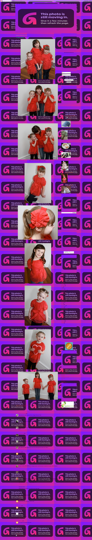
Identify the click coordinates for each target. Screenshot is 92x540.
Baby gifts (62, 275)
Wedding (62, 322)
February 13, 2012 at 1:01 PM (25, 422)
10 (59, 470)
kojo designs (63, 378)
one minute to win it (64, 300)
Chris (20, 476)
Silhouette (62, 311)
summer (62, 314)
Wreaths (62, 323)
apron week (63, 274)
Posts (64, 72)
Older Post (58, 528)
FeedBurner (71, 84)
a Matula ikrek (21, 433)
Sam (19, 445)
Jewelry (62, 295)
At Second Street (46, 2)
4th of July (63, 273)
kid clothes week (63, 296)
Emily (20, 419)
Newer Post (18, 528)
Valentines (24, 406)
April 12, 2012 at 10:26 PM (24, 524)
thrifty (62, 317)
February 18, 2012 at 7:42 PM (25, 473)
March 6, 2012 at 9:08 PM (24, 502)
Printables (62, 306)
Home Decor (63, 294)
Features (62, 289)
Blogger (70, 408)
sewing (20, 406)
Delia (20, 499)
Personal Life (63, 305)
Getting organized (64, 290)
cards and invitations (64, 280)
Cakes (62, 279)
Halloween (63, 291)
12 (59, 487)
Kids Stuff (62, 297)
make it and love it (64, 380)
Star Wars (62, 313)
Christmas (62, 282)
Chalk (62, 281)
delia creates (63, 374)
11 (59, 476)
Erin (19, 464)
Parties (62, 304)
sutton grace (63, 381)
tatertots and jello (63, 382)
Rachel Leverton (21, 458)
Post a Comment (18, 526)
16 (59, 520)
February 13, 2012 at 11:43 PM (25, 442)
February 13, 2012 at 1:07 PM (25, 430)
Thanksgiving (63, 316)
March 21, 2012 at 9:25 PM (24, 517)
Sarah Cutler (21, 511)
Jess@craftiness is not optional (24, 439)
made (62, 379)
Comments (65, 74)
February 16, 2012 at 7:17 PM (25, 467)
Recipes (62, 307)
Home (38, 528)
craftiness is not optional (65, 372)
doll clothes (63, 285)
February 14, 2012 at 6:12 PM (25, 455)
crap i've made (63, 373)
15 (59, 512)
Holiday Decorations (64, 293)
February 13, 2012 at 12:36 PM (25, 416)
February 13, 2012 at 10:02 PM (25, 436)
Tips (62, 318)
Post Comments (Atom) (24, 530)
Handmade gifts (63, 292)
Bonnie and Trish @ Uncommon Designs (26, 425)
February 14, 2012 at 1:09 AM (25, 449)
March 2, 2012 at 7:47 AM (24, 496)
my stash (44, 117)
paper (62, 303)
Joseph (20, 451)
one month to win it (64, 301)
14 (59, 505)
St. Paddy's (63, 312)
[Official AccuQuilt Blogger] (69, 349)
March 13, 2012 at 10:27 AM (25, 509)
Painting (62, 302)
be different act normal (64, 370)
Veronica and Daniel (22, 413)
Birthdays (62, 278)
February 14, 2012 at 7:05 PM (25, 461)
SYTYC (62, 315)
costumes (62, 284)
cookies (62, 283)
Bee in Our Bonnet (64, 371)
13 (59, 499)
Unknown (20, 520)
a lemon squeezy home (64, 369)
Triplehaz (20, 470)
